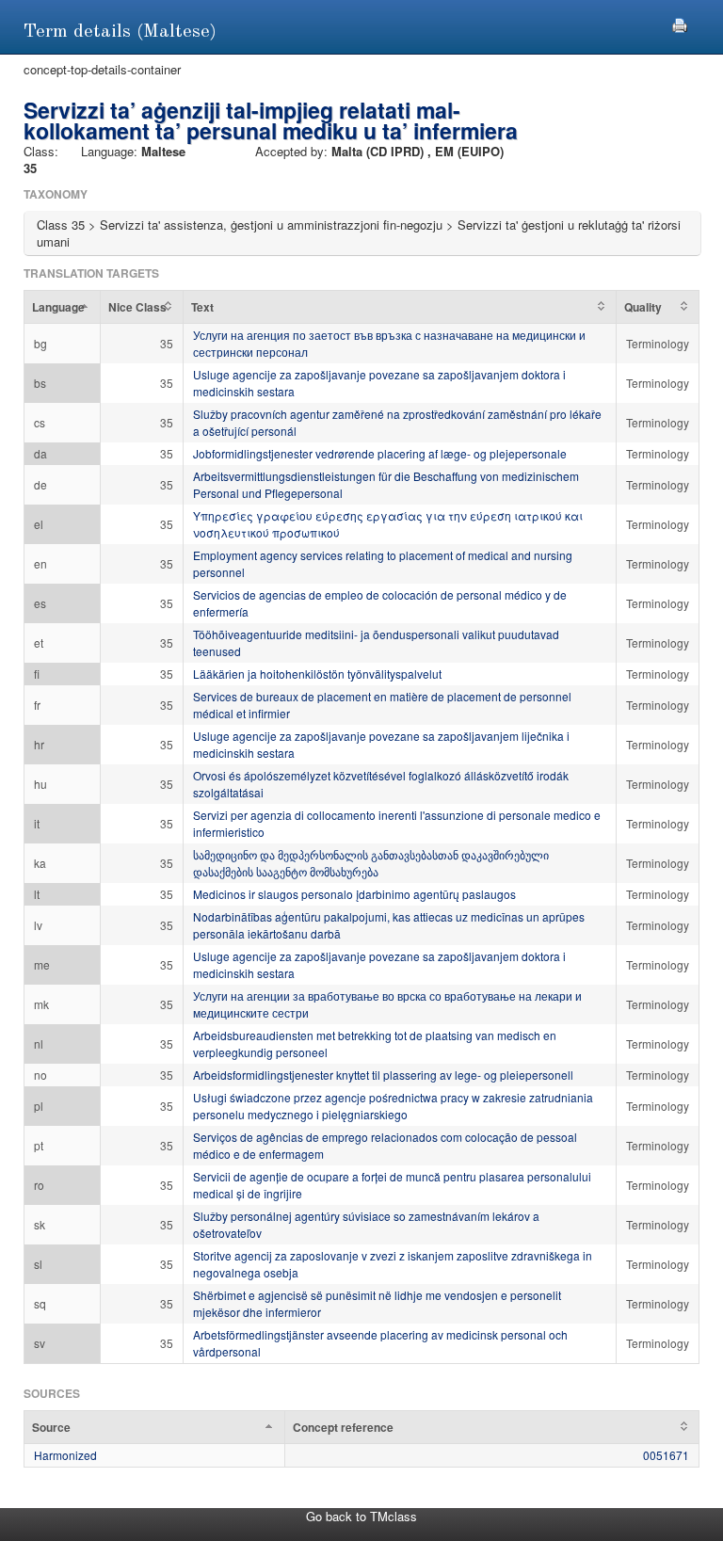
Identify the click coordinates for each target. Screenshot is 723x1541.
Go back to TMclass (361, 1516)
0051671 (666, 1455)
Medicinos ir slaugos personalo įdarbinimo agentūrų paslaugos (354, 894)
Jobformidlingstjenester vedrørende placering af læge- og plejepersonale (380, 453)
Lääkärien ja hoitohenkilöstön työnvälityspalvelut (317, 674)
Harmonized (65, 1455)
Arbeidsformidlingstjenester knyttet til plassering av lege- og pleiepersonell (383, 1075)
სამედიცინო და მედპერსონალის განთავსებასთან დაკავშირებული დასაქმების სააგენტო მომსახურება (371, 862)
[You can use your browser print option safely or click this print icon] (679, 23)
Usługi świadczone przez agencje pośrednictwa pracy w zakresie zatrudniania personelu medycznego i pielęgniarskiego (393, 1105)
